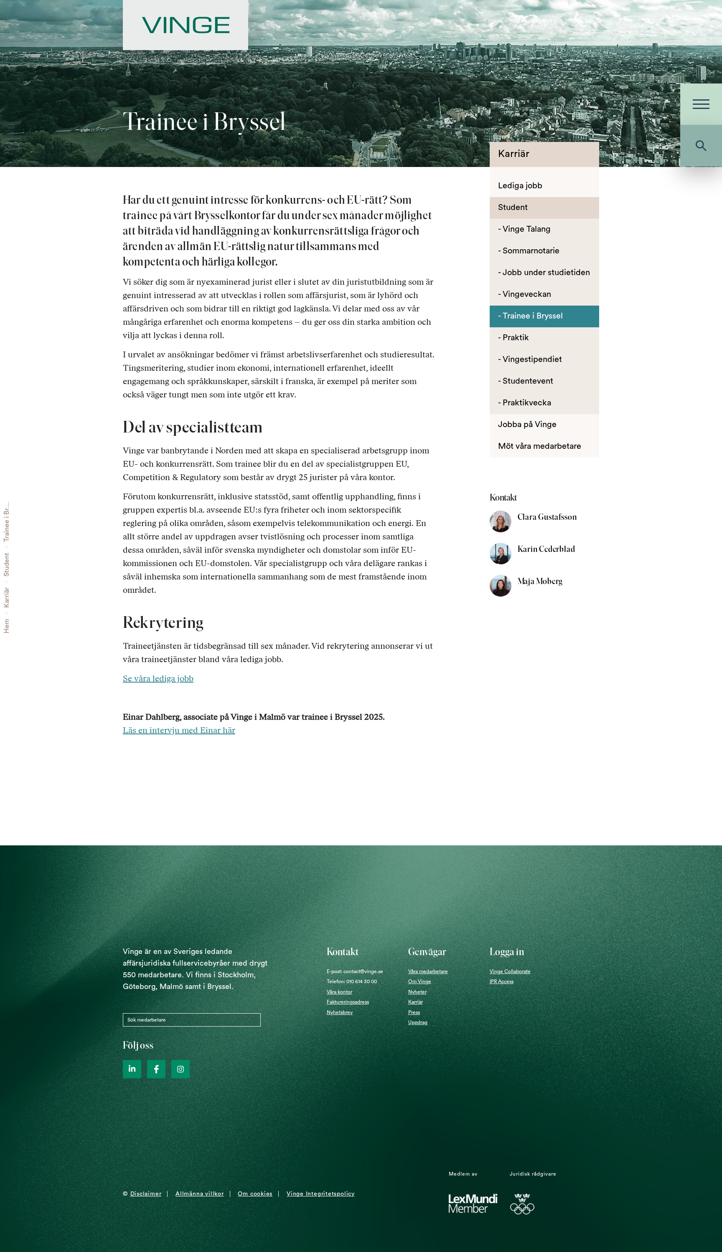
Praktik (516, 338)
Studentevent (528, 381)
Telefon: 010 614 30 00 (352, 981)
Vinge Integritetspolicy (321, 1194)
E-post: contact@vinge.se (355, 971)
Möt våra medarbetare (539, 446)
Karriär (6, 597)
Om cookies (255, 1194)
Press (414, 1012)
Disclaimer (146, 1194)
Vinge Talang (527, 229)
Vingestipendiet (532, 359)
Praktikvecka (527, 403)
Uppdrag (417, 1022)
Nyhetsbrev (340, 1012)
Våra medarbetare (428, 971)
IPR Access (502, 981)
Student (6, 565)
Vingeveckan (527, 294)
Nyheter (417, 991)
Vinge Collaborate (510, 971)
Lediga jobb (520, 186)
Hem (6, 626)
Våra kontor (339, 991)
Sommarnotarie (531, 251)
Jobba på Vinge (527, 424)
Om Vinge (419, 981)
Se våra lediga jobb (158, 678)
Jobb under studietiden (546, 272)
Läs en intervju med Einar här (179, 730)
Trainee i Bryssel (6, 517)
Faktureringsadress (348, 1001)
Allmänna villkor (199, 1194)
